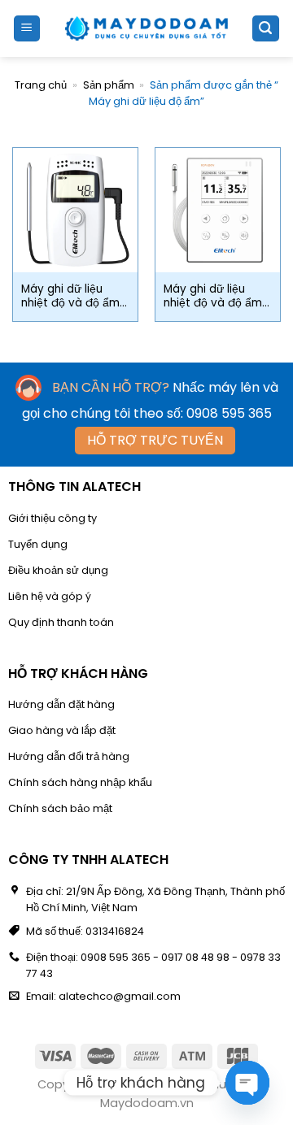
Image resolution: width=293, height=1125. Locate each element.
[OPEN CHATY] (247, 1083)
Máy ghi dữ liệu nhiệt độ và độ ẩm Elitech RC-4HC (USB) (70, 296)
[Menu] (27, 28)
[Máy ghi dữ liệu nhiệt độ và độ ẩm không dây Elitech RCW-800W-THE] (217, 210)
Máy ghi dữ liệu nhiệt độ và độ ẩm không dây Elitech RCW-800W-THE (213, 296)
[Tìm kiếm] (266, 28)
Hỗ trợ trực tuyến (155, 440)
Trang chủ (41, 85)
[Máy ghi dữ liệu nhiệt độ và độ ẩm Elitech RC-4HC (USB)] (75, 210)
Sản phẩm (108, 85)
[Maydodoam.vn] (146, 28)
